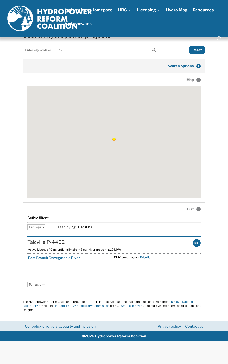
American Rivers (132, 305)
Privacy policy (169, 326)
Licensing (146, 10)
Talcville (145, 257)
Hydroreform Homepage (88, 10)
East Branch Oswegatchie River (53, 258)
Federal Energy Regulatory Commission (82, 305)
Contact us (194, 326)
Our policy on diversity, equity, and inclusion (60, 326)
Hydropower (77, 24)
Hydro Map (176, 10)
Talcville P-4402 (46, 242)
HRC (122, 10)
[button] (114, 139)
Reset (197, 50)
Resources (203, 10)
